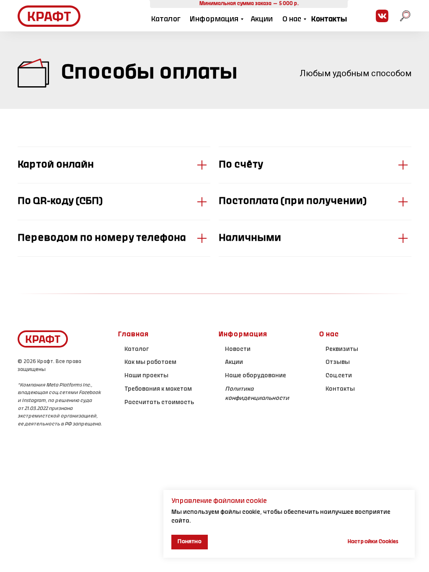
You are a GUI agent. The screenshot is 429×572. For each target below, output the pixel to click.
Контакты (329, 19)
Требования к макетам (158, 389)
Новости (238, 349)
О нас (291, 19)
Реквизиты (342, 349)
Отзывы (338, 362)
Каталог (166, 19)
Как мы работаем (150, 362)
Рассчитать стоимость (159, 402)
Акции (262, 19)
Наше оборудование (255, 376)
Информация (213, 19)
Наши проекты (146, 376)
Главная (133, 335)
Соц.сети (339, 376)
